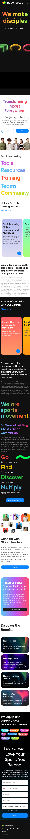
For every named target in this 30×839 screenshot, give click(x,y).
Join (22, 131)
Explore (8, 131)
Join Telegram (15, 609)
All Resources (6, 211)
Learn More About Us (15, 500)
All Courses (5, 309)
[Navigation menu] (27, 3)
